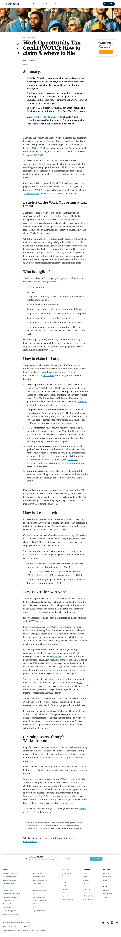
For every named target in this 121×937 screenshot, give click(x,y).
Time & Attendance (9, 880)
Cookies (106, 890)
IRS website (48, 375)
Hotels (64, 882)
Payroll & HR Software (43, 117)
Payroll (5, 887)
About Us (106, 873)
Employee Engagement (40, 890)
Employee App (8, 890)
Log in (99, 4)
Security (85, 892)
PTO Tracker (37, 904)
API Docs (86, 880)
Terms (105, 897)
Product (35, 4)
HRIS (34, 894)
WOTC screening (67, 779)
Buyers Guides (87, 899)
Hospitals (65, 896)
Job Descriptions (88, 896)
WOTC (40, 155)
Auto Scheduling (8, 904)
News (105, 880)
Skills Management (39, 877)
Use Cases (46, 4)
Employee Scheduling (10, 873)
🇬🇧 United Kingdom (29, 927)
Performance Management (41, 887)
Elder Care (65, 892)
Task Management (39, 897)
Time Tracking (37, 883)
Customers (59, 4)
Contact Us (107, 877)
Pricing (82, 4)
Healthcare (65, 879)
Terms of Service (40, 930)
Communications (9, 900)
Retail (64, 886)
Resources (71, 4)
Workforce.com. (30, 841)
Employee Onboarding (10, 897)
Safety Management (9, 911)
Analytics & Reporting (40, 900)
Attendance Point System (11, 894)
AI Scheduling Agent (9, 877)
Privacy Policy (107, 894)
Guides (85, 877)
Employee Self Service (40, 880)
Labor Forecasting (9, 883)
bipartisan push (31, 193)
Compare (86, 883)
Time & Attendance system (51, 796)
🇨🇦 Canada (18, 927)
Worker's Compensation (11, 914)
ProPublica (57, 656)
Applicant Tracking (39, 911)
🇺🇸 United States (8, 927)
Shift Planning (37, 873)
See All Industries (67, 899)
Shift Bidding (7, 907)
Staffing (64, 889)
